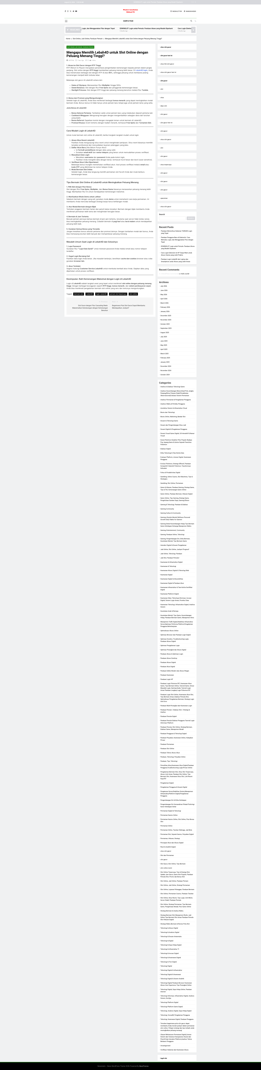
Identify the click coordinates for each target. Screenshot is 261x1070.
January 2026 (164, 311)
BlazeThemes (144, 1066)
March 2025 (164, 354)
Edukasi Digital (165, 449)
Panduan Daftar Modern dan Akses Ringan (174, 671)
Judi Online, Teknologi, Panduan (171, 554)
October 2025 (165, 324)
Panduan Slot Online (167, 748)
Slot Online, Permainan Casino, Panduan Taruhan (176, 894)
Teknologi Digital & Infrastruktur (171, 970)
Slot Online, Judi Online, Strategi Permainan (175, 885)
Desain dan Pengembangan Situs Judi (173, 425)
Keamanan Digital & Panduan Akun (172, 583)
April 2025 (163, 349)
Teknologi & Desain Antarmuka (170, 936)
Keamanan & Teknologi (168, 566)
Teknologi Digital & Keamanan (170, 974)
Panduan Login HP (166, 679)
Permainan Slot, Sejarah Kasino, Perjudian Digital (177, 834)
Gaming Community (167, 509)
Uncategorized (165, 1046)
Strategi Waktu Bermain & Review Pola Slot (175, 924)
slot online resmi (166, 868)
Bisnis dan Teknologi (167, 412)
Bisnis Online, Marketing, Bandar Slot (172, 417)
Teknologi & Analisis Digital (169, 932)
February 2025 (165, 358)
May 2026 (163, 294)
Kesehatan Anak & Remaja (169, 611)
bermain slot (78, 294)
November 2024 (165, 370)
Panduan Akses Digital (168, 662)
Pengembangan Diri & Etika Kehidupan (173, 800)
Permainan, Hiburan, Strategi (170, 838)
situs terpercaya (165, 165)
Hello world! (185, 274)
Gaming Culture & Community (170, 513)
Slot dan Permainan (167, 855)
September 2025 (165, 328)
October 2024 (165, 375)
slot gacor (163, 114)
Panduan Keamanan (167, 675)
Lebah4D (89, 294)
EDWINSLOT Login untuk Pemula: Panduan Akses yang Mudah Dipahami (99, 28)
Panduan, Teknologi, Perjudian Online (172, 757)
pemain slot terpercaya (118, 294)
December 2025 (165, 316)
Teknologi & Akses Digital (169, 928)
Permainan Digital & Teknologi (170, 811)
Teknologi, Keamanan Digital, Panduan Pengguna (176, 1019)
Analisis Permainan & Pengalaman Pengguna (175, 400)
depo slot (163, 106)
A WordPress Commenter (169, 274)
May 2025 (163, 345)
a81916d (71, 60)
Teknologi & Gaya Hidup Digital (170, 945)
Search (162, 214)
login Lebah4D (101, 294)
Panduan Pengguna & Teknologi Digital (173, 734)
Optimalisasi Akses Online (169, 631)
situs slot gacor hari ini (168, 72)
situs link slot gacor (167, 64)
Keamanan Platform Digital (169, 594)
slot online (133, 294)
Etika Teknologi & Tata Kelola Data (172, 453)
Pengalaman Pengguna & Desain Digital (173, 787)
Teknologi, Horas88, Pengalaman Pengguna (175, 1015)
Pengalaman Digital (167, 783)
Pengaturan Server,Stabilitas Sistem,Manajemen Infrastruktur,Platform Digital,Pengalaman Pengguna (176, 794)
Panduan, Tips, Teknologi (168, 761)
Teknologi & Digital (166, 941)
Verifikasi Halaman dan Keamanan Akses (174, 1050)
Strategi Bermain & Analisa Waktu (171, 911)
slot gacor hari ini (166, 123)
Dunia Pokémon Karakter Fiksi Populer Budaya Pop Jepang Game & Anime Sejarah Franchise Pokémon (176, 442)
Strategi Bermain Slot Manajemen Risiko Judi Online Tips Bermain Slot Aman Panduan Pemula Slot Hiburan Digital (176, 917)
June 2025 (163, 341)
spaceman (164, 198)
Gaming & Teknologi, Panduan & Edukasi (174, 505)
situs (162, 97)
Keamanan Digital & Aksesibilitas (171, 579)
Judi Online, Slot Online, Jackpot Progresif (174, 549)
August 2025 (164, 332)
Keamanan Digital (166, 575)
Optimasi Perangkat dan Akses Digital (173, 650)
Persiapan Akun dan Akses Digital (171, 843)
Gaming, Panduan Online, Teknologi (172, 534)
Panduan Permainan (167, 744)
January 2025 (164, 362)
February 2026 (165, 307)
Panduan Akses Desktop (168, 658)
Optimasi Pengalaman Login (170, 645)
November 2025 (165, 320)
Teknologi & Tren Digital (168, 962)
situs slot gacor (165, 139)
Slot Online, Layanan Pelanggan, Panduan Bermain (177, 889)
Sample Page (128, 21)
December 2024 (165, 366)
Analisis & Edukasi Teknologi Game (172, 387)
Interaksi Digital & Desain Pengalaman (173, 545)
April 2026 (163, 299)
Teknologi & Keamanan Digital (170, 958)
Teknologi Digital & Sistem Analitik (172, 979)
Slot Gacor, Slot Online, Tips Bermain (172, 864)
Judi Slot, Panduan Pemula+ (169, 558)
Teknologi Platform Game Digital (171, 1007)
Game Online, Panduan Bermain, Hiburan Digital (176, 494)
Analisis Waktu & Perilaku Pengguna (172, 404)
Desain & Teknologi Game (169, 421)
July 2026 (163, 286)
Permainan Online (166, 826)
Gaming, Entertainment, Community (172, 530)
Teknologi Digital (166, 966)
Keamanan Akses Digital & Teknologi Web (174, 570)
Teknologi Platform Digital (169, 1002)
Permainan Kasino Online (169, 815)
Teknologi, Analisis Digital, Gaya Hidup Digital (175, 1011)
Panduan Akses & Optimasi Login (171, 654)
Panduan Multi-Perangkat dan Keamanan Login (176, 706)
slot (161, 89)
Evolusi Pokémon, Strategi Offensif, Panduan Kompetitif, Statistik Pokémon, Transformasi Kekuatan (175, 466)
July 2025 (163, 337)
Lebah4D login (141, 70)
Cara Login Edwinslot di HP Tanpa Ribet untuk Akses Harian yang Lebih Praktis (156, 2)
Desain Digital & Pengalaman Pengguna (173, 429)
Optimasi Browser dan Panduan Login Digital (175, 635)
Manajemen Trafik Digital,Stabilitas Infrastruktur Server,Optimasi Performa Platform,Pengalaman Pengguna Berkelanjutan (176, 624)
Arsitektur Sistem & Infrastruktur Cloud (173, 408)
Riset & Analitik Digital (168, 847)
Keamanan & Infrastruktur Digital (171, 562)
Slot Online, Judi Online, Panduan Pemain (80, 47)
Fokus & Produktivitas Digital (170, 472)
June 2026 (163, 290)
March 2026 (164, 303)
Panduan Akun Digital (167, 667)
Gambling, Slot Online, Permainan (171, 483)
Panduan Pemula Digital (168, 716)
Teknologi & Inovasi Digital (169, 953)
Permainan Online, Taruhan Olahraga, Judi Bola (176, 830)
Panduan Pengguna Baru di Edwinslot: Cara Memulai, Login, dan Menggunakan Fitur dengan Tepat (177, 240)
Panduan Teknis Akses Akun (170, 753)
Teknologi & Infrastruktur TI (169, 949)
